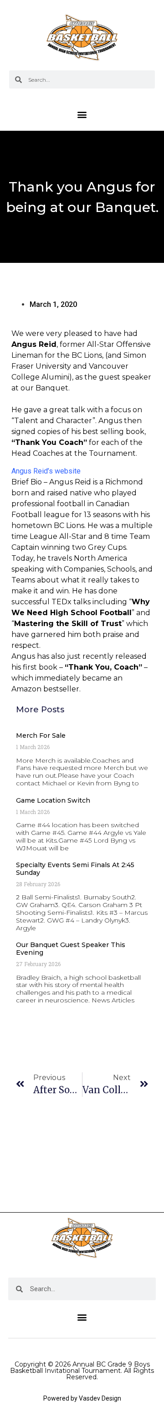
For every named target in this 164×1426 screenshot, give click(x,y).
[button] (82, 114)
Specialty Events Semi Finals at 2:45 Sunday (75, 869)
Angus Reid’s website (46, 471)
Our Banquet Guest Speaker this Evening (70, 949)
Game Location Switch (53, 800)
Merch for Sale (41, 735)
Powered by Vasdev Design (82, 1398)
